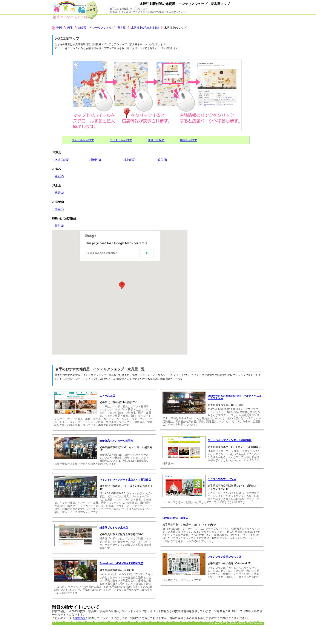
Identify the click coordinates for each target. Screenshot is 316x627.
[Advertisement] (223, 260)
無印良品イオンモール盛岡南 (116, 440)
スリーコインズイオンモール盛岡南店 (230, 440)
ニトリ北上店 (107, 395)
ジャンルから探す (83, 140)
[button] (122, 285)
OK (147, 253)
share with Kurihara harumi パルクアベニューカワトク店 (235, 397)
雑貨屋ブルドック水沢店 (114, 527)
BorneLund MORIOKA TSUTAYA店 (121, 563)
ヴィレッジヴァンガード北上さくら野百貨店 (125, 479)
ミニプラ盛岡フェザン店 (222, 479)
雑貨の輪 (80, 618)
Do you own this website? (101, 253)
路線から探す (188, 140)
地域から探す (156, 140)
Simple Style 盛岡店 (177, 518)
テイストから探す (121, 140)
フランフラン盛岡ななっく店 (224, 556)
